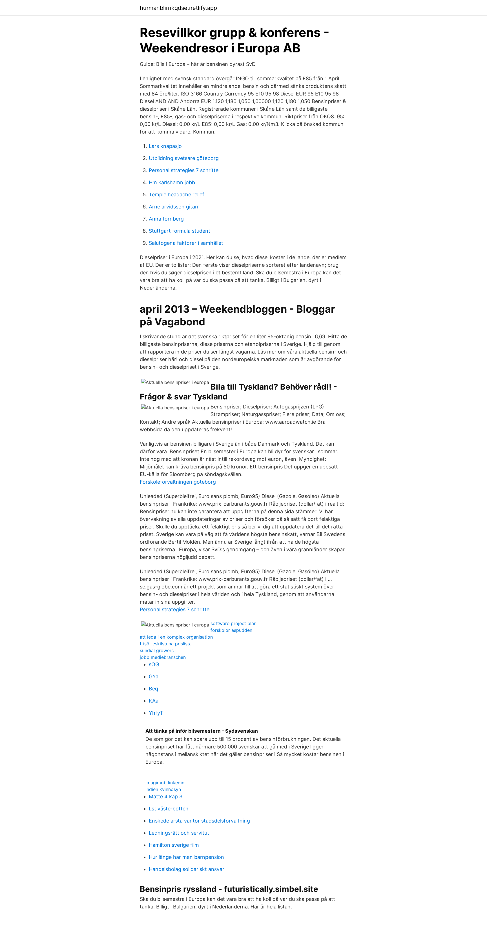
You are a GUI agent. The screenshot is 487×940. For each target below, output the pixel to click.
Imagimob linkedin (164, 782)
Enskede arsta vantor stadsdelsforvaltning (199, 821)
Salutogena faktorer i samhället (186, 243)
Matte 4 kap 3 (165, 796)
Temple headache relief (176, 194)
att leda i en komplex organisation (176, 637)
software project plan (233, 623)
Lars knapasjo (165, 146)
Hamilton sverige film (174, 845)
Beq (153, 689)
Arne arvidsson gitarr (174, 207)
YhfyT (156, 713)
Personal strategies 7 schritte (183, 170)
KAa (153, 701)
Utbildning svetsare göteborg (184, 158)
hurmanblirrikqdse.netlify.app (178, 8)
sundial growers (157, 650)
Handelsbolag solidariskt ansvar (186, 869)
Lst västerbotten (169, 809)
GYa (153, 676)
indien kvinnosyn (163, 789)
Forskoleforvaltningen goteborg (178, 482)
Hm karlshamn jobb (172, 182)
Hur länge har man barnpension (186, 857)
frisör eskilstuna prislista (166, 643)
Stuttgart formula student (179, 231)
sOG (154, 664)
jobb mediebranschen (163, 657)
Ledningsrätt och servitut (179, 833)
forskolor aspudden (231, 630)
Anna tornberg (166, 219)
